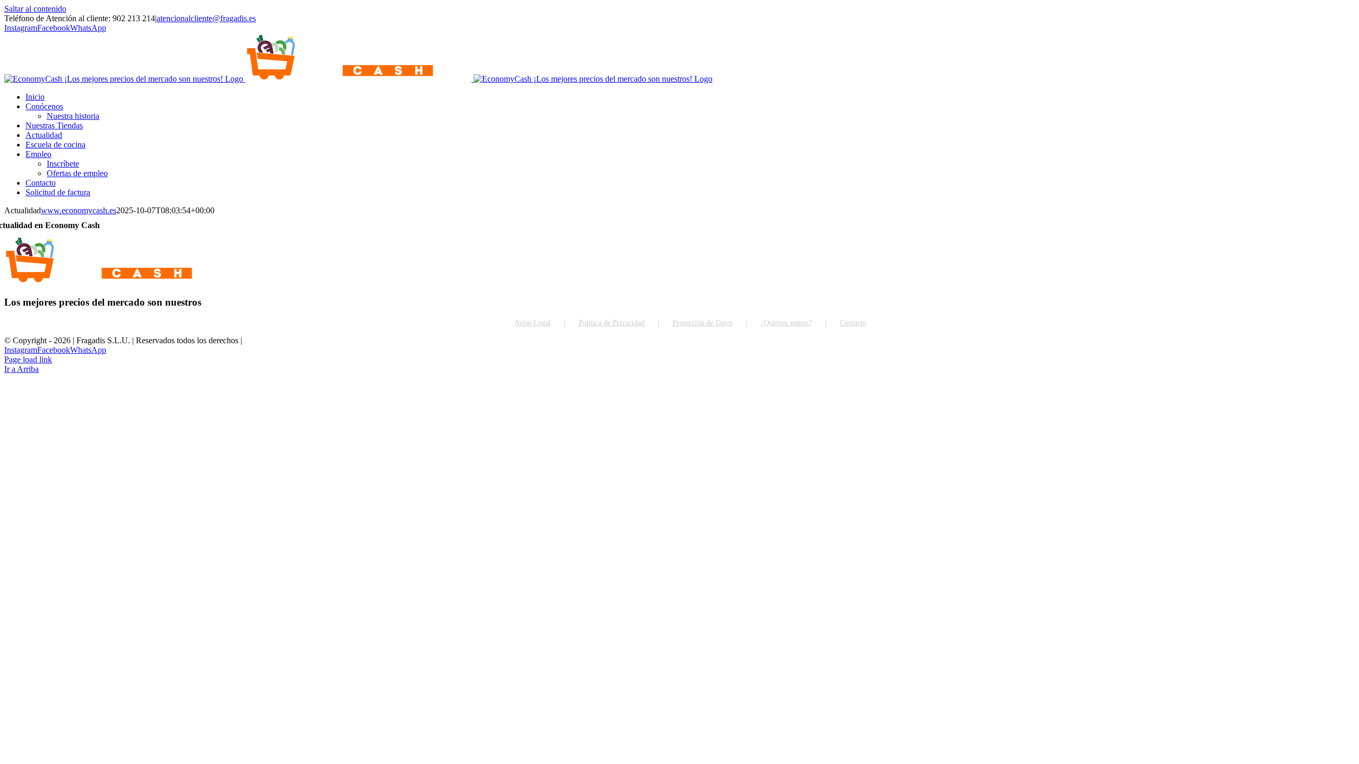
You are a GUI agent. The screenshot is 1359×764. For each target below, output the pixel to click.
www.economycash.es (78, 210)
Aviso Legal (532, 323)
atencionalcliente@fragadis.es (206, 18)
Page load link (28, 359)
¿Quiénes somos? (786, 323)
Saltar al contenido (35, 8)
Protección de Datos (703, 323)
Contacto (853, 323)
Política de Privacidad (611, 323)
